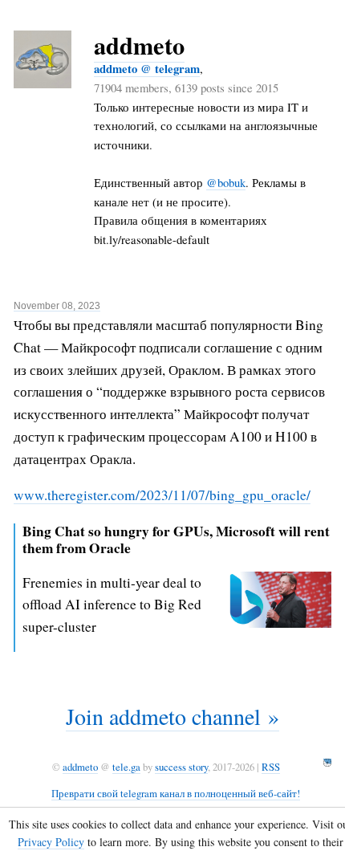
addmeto (139, 45)
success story (181, 766)
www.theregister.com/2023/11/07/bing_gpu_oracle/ (162, 495)
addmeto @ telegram (147, 68)
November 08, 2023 (57, 305)
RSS (271, 766)
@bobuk (226, 182)
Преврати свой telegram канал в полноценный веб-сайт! (175, 793)
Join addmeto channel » (172, 716)
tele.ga (126, 766)
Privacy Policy (51, 841)
